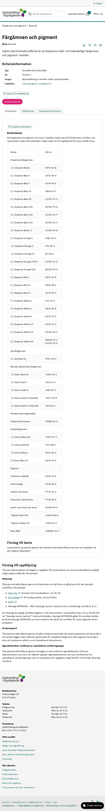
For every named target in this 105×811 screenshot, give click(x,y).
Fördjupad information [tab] (50, 111)
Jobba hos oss (35, 802)
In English (98, 3)
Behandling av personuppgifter (61, 805)
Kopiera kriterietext (21, 126)
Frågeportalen (9, 769)
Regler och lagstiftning (13, 745)
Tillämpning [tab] (27, 111)
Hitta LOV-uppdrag (11, 783)
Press (48, 802)
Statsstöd (7, 758)
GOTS (11, 601)
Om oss (6, 802)
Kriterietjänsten (10, 774)
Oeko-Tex (12, 593)
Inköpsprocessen (10, 741)
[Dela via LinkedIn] (84, 45)
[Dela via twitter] (90, 45)
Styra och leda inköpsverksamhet (18, 750)
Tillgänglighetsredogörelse (31, 805)
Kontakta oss (18, 802)
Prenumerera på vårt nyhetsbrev (18, 787)
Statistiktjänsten (10, 778)
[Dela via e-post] (95, 45)
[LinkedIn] (98, 801)
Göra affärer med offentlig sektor (18, 754)
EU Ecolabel (14, 597)
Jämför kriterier (12, 101)
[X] (92, 801)
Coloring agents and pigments (36, 83)
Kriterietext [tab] (11, 111)
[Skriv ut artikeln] (100, 45)
